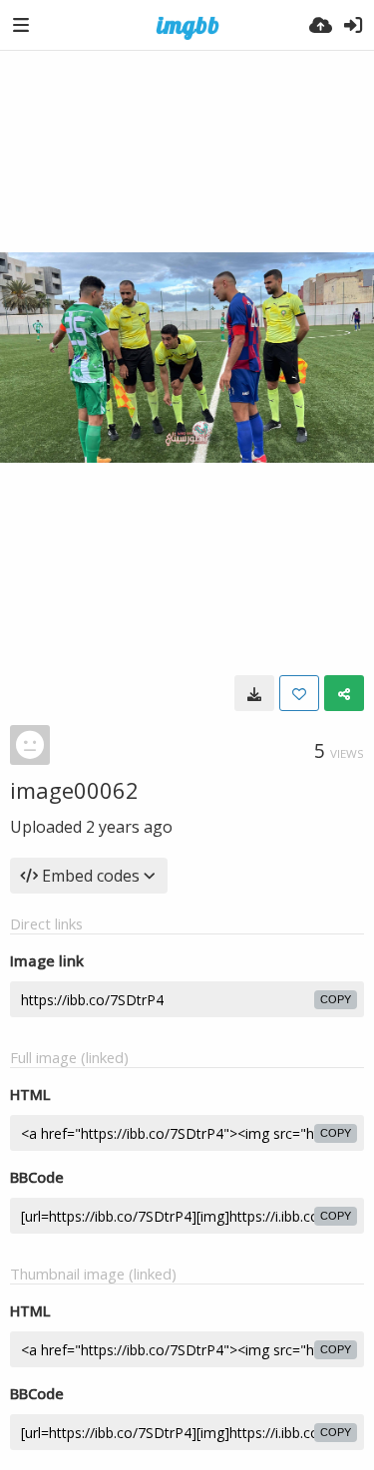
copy (335, 999)
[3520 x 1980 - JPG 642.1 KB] (254, 693)
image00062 (74, 790)
